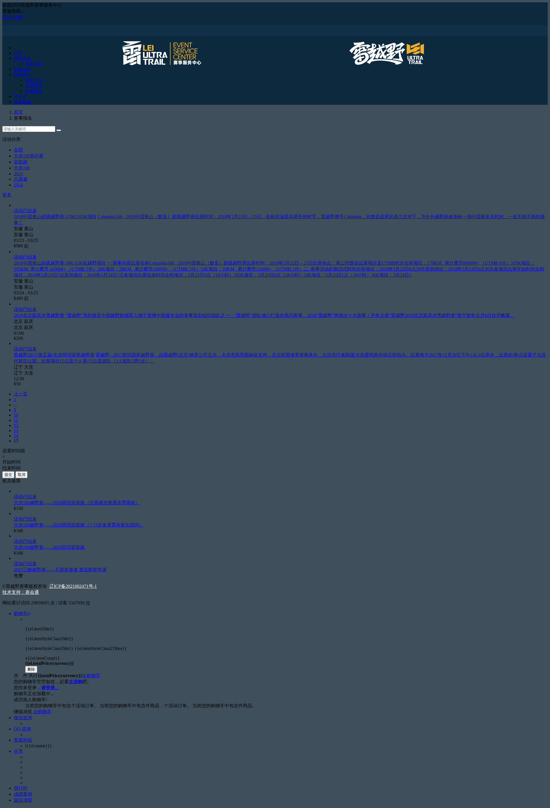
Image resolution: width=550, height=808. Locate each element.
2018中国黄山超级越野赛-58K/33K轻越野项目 (60, 263)
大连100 (22, 167)
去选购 (75, 681)
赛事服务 (22, 74)
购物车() (22, 613)
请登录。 (50, 687)
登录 (6, 17)
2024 (18, 184)
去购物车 (91, 675)
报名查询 (33, 80)
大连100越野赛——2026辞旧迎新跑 (49, 547)
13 (16, 430)
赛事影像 (22, 102)
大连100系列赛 (29, 155)
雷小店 (20, 96)
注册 (18, 17)
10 (16, 415)
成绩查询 (33, 85)
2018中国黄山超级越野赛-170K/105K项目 (55, 216)
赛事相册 (33, 91)
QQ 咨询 (22, 728)
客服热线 (23, 740)
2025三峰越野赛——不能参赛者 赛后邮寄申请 (60, 569)
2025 (18, 173)
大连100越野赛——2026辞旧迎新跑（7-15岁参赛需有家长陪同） (79, 525)
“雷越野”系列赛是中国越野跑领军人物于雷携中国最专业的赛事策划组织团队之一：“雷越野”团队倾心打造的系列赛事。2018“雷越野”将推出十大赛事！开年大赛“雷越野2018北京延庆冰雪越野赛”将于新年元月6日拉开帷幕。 (289, 315)
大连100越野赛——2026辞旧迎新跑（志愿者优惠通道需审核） (77, 502)
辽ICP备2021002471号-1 (73, 586)
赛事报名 (22, 69)
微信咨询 (23, 717)
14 (16, 435)
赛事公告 (33, 64)
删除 (31, 669)
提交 (8, 474)
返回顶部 (23, 800)
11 (16, 420)
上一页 (21, 393)
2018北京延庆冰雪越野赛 (39, 315)
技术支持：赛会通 (20, 592)
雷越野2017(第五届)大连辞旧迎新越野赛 (54, 354)
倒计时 (21, 788)
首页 (18, 53)
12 (16, 425)
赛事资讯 (22, 58)
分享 (18, 751)
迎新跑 (21, 161)
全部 (18, 149)
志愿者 (21, 179)
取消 (21, 474)
